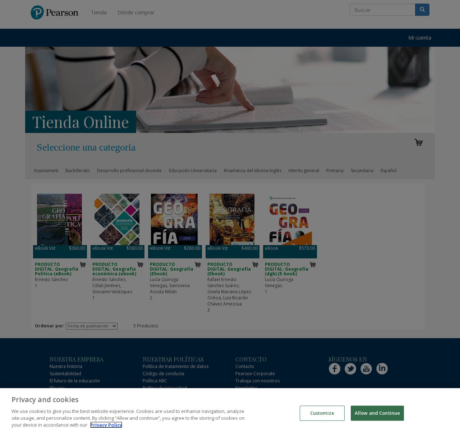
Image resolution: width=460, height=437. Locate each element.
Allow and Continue (377, 412)
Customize (322, 412)
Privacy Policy (106, 425)
